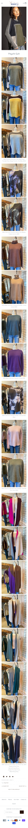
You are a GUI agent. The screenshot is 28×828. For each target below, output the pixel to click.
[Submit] (22, 812)
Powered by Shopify (18, 817)
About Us (4, 800)
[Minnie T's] (14, 3)
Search (14, 804)
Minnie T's (11, 817)
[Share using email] (12, 776)
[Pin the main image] (9, 776)
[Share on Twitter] (6, 776)
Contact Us (23, 800)
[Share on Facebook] (3, 776)
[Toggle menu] (2, 3)
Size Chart (16, 800)
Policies (10, 800)
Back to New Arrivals (14, 789)
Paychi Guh (6, 782)
